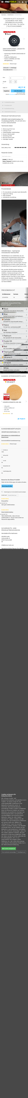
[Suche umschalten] (19, 1)
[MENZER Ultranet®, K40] (14, 389)
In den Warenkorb (18, 90)
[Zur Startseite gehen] (11, 1)
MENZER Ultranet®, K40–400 (12, 402)
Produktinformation (9, 102)
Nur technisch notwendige (9, 852)
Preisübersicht (8, 105)
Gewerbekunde (12, 94)
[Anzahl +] (15, 81)
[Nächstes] (24, 38)
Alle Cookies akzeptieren (8, 848)
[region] (14, 39)
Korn (4, 77)
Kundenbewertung (9, 108)
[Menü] (2, 2)
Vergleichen (6, 90)
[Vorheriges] (4, 38)
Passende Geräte (6, 152)
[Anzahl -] (10, 81)
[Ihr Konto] (22, 2)
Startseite (3, 14)
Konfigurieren (21, 852)
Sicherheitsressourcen (10, 111)
